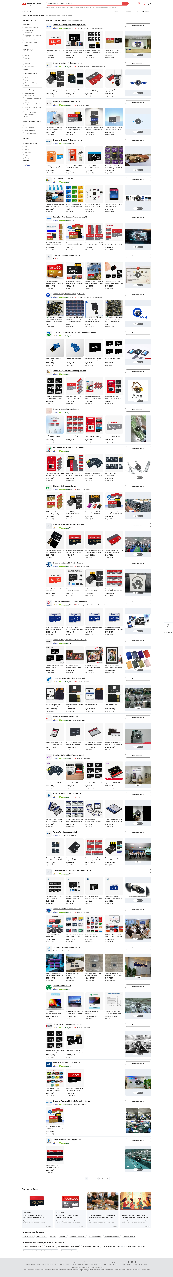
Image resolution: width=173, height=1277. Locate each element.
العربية (105, 1264)
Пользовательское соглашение (57, 1262)
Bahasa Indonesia (143, 1264)
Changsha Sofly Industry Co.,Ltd (64, 486)
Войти (149, 5)
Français (62, 1264)
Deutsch (74, 1264)
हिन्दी (117, 1264)
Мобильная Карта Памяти (77, 1236)
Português (80, 1264)
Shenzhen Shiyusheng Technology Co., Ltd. (68, 524)
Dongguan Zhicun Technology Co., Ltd (66, 947)
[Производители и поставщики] (31, 4)
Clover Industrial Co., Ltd (62, 986)
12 (107, 1178)
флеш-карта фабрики (85, 7)
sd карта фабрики (74, 7)
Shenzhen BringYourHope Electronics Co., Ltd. (69, 640)
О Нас (38, 1262)
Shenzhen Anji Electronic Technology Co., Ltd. (69, 371)
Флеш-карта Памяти (95, 1236)
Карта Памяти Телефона (112, 1236)
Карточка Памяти (28, 1236)
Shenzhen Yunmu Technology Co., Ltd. (67, 255)
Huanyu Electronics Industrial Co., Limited (68, 447)
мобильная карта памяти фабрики (102, 7)
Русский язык (93, 1264)
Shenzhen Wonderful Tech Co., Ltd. (65, 717)
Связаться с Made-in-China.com (93, 1262)
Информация (122, 1262)
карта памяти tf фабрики (62, 7)
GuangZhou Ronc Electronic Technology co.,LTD (70, 217)
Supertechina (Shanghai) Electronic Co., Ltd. (69, 678)
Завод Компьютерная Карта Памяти (68, 1246)
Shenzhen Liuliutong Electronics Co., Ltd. (68, 563)
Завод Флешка (49, 1246)
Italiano (86, 1264)
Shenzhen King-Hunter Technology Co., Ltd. (69, 294)
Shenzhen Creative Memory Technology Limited (70, 601)
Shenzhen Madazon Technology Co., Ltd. (67, 63)
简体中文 (44, 1264)
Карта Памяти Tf (42, 1236)
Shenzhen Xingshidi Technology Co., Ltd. (67, 140)
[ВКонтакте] (128, 1262)
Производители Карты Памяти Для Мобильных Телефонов (40, 1251)
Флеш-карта (62, 1236)
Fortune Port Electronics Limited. (65, 832)
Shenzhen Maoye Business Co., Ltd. (66, 409)
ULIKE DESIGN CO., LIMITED (63, 178)
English (38, 1264)
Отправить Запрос (138, 25)
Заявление (44, 1262)
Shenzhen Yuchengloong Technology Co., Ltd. (69, 25)
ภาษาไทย (122, 1264)
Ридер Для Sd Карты (129, 1236)
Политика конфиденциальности (75, 1262)
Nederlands (111, 1264)
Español (68, 1264)
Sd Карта (53, 1236)
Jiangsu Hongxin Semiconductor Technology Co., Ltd (72, 870)
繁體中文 (50, 1264)
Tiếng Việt (134, 1264)
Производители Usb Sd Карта (111, 1246)
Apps (136, 11)
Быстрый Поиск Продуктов (110, 1262)
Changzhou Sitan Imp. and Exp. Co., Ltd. (67, 1024)
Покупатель (116, 11)
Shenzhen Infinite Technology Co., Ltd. (67, 102)
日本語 (56, 1264)
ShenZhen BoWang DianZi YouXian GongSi (68, 755)
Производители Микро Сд (68, 1251)
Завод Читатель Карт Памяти (90, 1246)
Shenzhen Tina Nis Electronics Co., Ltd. (67, 909)
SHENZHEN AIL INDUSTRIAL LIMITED (66, 1063)
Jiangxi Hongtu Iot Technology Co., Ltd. (67, 1139)
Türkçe (128, 1264)
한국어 (100, 1264)
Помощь (128, 11)
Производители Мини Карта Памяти (134, 1246)
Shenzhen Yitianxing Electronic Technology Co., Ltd (71, 1101)
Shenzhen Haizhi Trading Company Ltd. (67, 793)
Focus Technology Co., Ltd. (84, 1267)
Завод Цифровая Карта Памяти (32, 1246)
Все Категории (28, 11)
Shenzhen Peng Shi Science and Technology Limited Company (75, 332)
